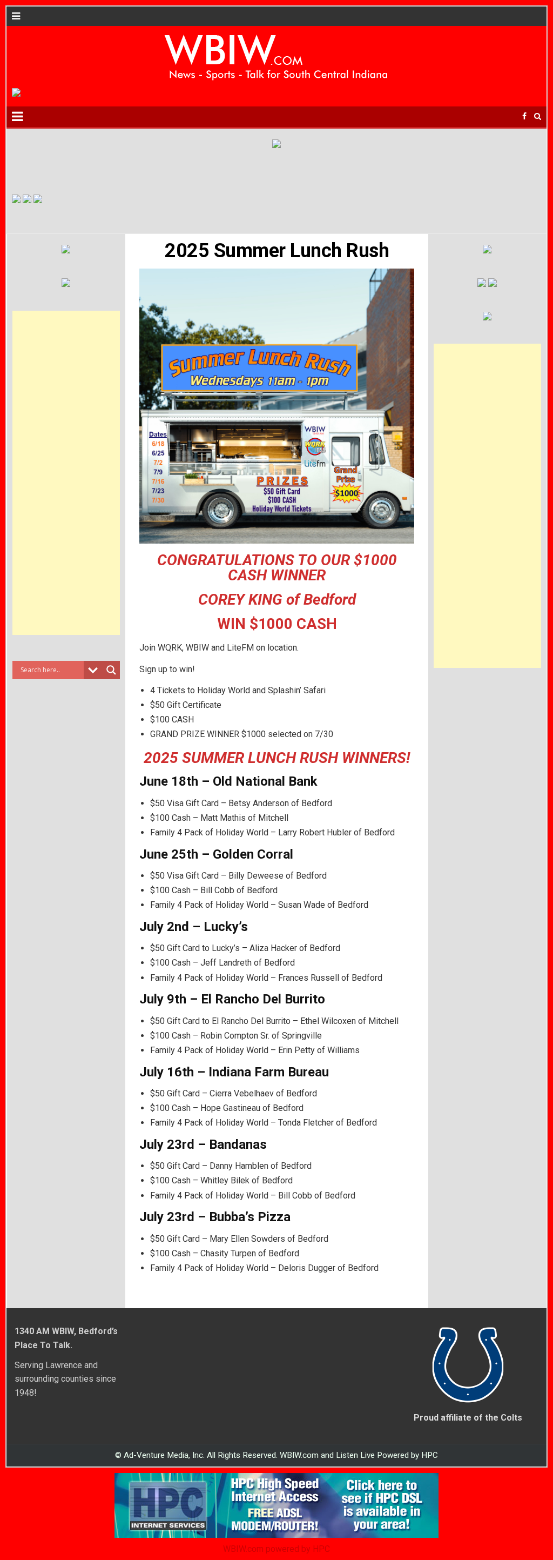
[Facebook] (524, 116)
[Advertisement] (66, 473)
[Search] (537, 116)
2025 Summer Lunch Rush (277, 250)
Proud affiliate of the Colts (468, 1417)
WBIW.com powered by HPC (276, 1549)
